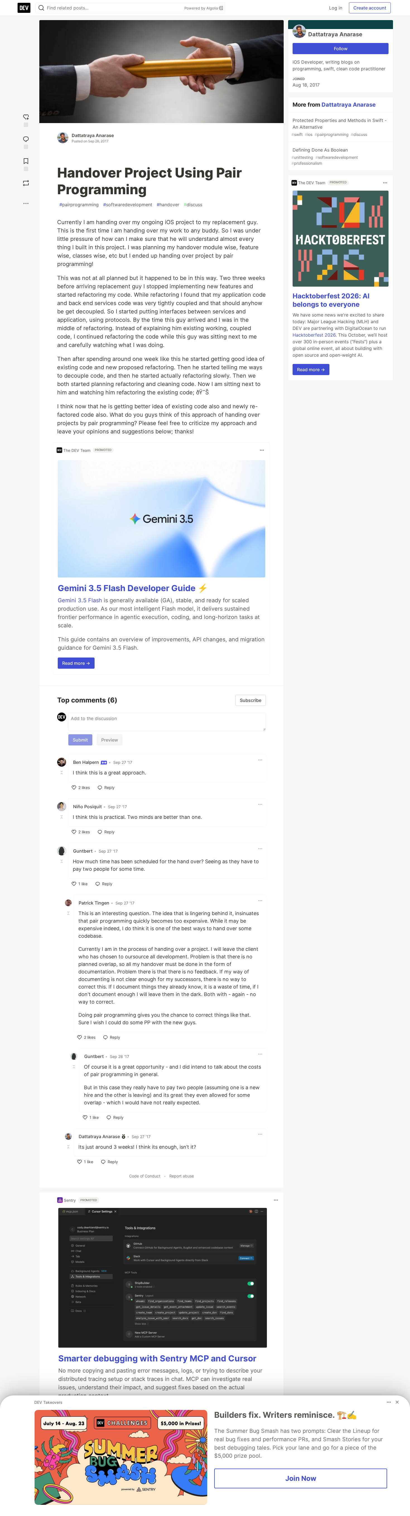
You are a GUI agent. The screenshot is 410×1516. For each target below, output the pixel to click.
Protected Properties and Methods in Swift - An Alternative (339, 127)
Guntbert (83, 851)
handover (168, 204)
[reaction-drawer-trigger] (26, 120)
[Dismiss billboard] (397, 1402)
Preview (109, 740)
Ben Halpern (86, 762)
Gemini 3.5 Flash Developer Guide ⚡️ (133, 588)
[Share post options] (26, 203)
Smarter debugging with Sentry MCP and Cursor (157, 1358)
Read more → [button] (76, 663)
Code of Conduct (144, 1176)
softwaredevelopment (127, 204)
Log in (335, 8)
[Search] (41, 8)
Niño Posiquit (87, 806)
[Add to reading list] (26, 164)
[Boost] (26, 183)
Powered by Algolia (201, 8)
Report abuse (181, 1176)
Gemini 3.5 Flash (80, 600)
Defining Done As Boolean (324, 156)
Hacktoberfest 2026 (314, 335)
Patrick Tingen (94, 903)
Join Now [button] (300, 1478)
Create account (369, 8)
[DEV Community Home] (24, 7)
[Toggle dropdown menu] (261, 450)
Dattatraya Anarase (93, 135)
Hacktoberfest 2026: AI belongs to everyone (331, 300)
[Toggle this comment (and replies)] (62, 772)
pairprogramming (79, 204)
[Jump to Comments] (26, 142)
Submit (80, 740)
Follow (341, 48)
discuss (193, 204)
